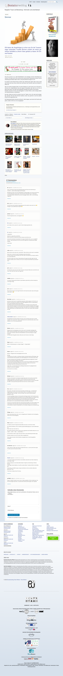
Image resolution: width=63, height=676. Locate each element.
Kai (8, 223)
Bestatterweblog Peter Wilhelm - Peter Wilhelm (17, 579)
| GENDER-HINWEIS (44, 554)
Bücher (15, 125)
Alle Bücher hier (52, 36)
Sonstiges (20, 538)
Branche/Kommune (22, 528)
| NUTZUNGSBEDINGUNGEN (34, 554)
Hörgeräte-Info (6, 665)
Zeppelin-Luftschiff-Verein (38, 608)
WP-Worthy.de (41, 665)
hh (7, 232)
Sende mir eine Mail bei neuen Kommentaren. (18, 517)
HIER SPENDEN (52, 71)
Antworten (9, 198)
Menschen (20, 534)
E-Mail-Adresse (11, 510)
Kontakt (34, 1)
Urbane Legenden (50, 527)
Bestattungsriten (44, 1)
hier (22, 126)
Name (9, 506)
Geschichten (20, 531)
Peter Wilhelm (14, 121)
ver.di (37, 627)
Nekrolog (20, 536)
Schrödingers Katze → (29, 117)
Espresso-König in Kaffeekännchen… (7, 528)
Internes (19, 532)
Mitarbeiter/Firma (21, 535)
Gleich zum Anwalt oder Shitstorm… (8, 536)
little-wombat (10, 316)
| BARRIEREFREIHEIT (25, 554)
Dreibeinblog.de (22, 665)
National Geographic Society (24, 608)
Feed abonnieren (50, 529)
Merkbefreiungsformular (51, 528)
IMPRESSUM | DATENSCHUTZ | (10, 554)
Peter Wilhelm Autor (47, 665)
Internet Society (16, 608)
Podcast (19, 537)
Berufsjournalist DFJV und (30, 627)
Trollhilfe (48, 525)
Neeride (8, 457)
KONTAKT (19, 554)
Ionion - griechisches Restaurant (14, 665)
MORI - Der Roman (35, 665)
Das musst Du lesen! (53, 538)
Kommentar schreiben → (11, 181)
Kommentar (10, 494)
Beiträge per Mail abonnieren (52, 530)
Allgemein (20, 525)
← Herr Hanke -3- (8, 117)
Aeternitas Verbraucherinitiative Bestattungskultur (31, 632)
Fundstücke (20, 530)
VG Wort (31, 608)
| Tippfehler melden (17, 114)
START (30, 1)
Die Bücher (38, 1)
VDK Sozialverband (46, 608)
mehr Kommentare (7, 545)
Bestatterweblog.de (29, 665)
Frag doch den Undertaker (23, 529)
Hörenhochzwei (53, 665)
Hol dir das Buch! (52, 34)
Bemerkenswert (21, 527)
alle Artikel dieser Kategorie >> (11, 110)
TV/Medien (20, 541)
